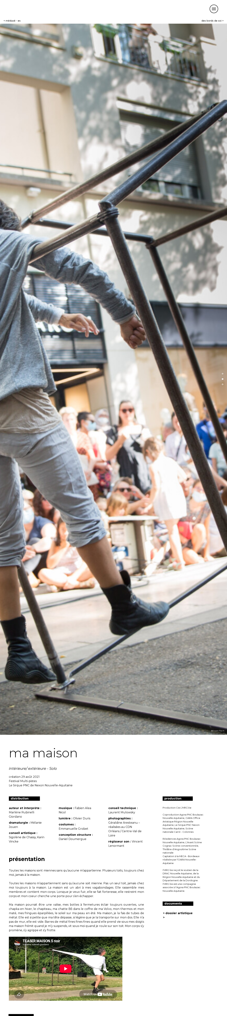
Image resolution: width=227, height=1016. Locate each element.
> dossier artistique (178, 913)
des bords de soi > (212, 20)
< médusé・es (12, 20)
